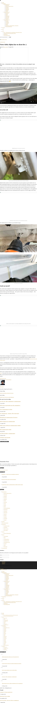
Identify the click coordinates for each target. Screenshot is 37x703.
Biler (5, 537)
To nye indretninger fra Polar (6, 409)
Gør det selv (4, 378)
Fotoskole (5, 527)
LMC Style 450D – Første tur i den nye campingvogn (9, 700)
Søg (10, 37)
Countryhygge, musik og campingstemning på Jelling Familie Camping (12, 484)
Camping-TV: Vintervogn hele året (6, 692)
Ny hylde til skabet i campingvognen (7, 433)
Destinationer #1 (7, 4)
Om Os (3, 31)
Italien (7, 11)
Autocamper (6, 536)
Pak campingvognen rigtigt (5, 429)
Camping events (6, 525)
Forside (3, 2)
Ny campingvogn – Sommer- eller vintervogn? (9, 413)
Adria (1, 373)
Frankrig (7, 8)
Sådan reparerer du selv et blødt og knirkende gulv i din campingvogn (12, 683)
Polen (5, 506)
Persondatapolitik (7, 35)
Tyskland (7, 22)
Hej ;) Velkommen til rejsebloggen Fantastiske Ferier (13, 32)
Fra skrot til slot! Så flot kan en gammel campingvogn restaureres (11, 663)
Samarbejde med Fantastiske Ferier (10, 33)
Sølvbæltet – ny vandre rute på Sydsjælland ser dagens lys (10, 474)
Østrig (7, 24)
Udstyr (3, 29)
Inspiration (3, 27)
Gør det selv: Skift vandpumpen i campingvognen (10, 401)
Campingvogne (6, 540)
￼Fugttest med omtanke (5, 437)
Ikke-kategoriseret (5, 522)
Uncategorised (4, 548)
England (7, 7)
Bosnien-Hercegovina (9, 6)
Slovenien (7, 17)
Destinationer (4, 3)
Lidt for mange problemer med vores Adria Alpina (9, 670)
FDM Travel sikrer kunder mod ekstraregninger (9, 479)
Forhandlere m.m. (7, 542)
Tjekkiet (7, 21)
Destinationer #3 (7, 19)
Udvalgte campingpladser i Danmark (12, 25)
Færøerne (7, 9)
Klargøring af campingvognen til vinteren (8, 417)
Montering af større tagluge (5, 696)
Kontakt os (6, 34)
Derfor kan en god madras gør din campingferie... (10, 405)
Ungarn (7, 23)
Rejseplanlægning (9, 26)
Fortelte (5, 543)
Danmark (7, 5)
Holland (7, 10)
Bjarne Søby (6, 47)
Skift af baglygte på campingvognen (7, 421)
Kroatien (7, 13)
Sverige (7, 20)
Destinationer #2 (7, 12)
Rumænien (7, 15)
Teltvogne (5, 546)
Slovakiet (7, 16)
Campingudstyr (6, 539)
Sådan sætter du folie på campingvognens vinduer (10, 425)
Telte (5, 545)
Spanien (7, 18)
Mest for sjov (6, 528)
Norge (5, 503)
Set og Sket (6, 530)
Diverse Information (7, 533)
